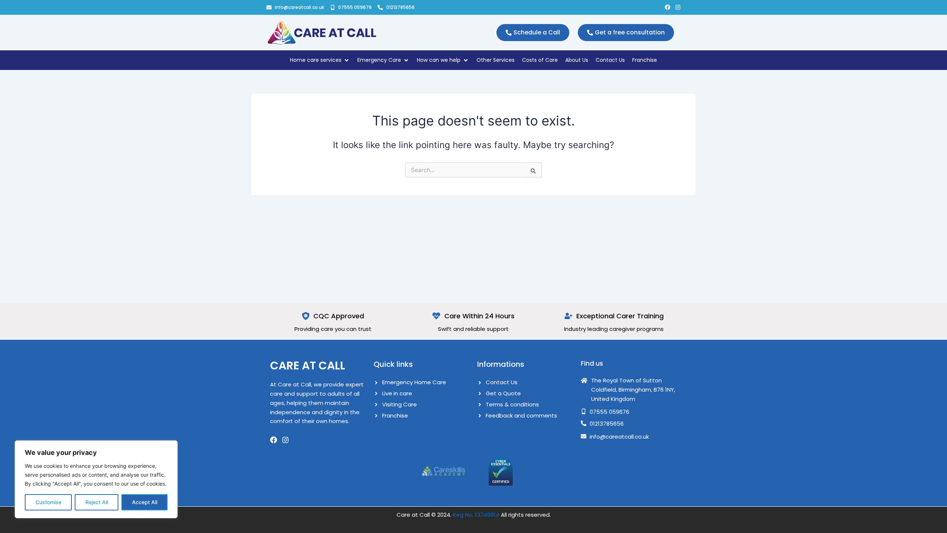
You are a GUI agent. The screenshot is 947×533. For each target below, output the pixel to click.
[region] (96, 479)
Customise (48, 502)
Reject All (96, 502)
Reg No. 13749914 (476, 515)
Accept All (144, 502)
